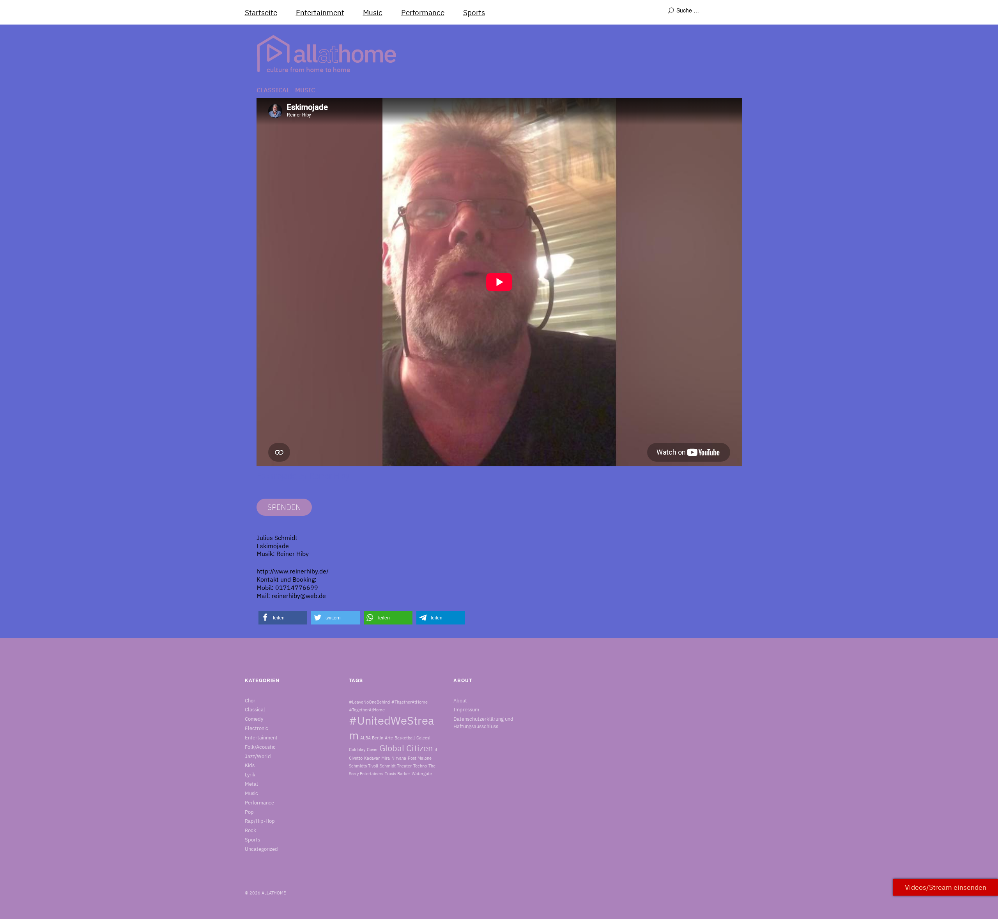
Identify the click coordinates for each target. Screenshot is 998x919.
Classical (273, 90)
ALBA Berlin (371, 738)
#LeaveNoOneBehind (369, 702)
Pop (249, 812)
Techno (420, 766)
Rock (250, 830)
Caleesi (423, 738)
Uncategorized (261, 849)
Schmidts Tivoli (363, 766)
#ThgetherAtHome (409, 702)
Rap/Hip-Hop (260, 821)
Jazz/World (258, 756)
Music (372, 12)
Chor (250, 700)
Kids (250, 765)
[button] (282, 617)
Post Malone (420, 758)
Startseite (261, 12)
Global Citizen (406, 748)
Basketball (405, 738)
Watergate (422, 773)
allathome (274, 893)
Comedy (254, 719)
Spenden (284, 507)
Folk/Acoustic (260, 747)
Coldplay (357, 749)
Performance (422, 12)
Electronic (256, 728)
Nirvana (398, 758)
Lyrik (250, 774)
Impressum (466, 709)
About (460, 700)
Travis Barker (397, 773)
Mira (385, 758)
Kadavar (372, 758)
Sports (474, 12)
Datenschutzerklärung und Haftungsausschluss (483, 723)
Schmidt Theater (396, 766)
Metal (251, 784)
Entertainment (320, 12)
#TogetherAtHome (367, 710)
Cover (372, 749)
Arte (389, 738)
